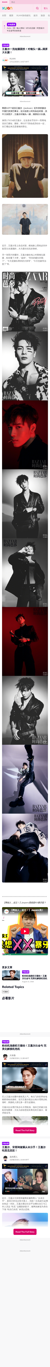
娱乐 (36, 15)
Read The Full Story (25, 1130)
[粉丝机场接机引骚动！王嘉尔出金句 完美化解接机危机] (11, 975)
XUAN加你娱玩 (23, 15)
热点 (13, 2)
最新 (11, 15)
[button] (4, 25)
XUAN (4, 2)
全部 (4, 15)
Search (37, 8)
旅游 (43, 15)
